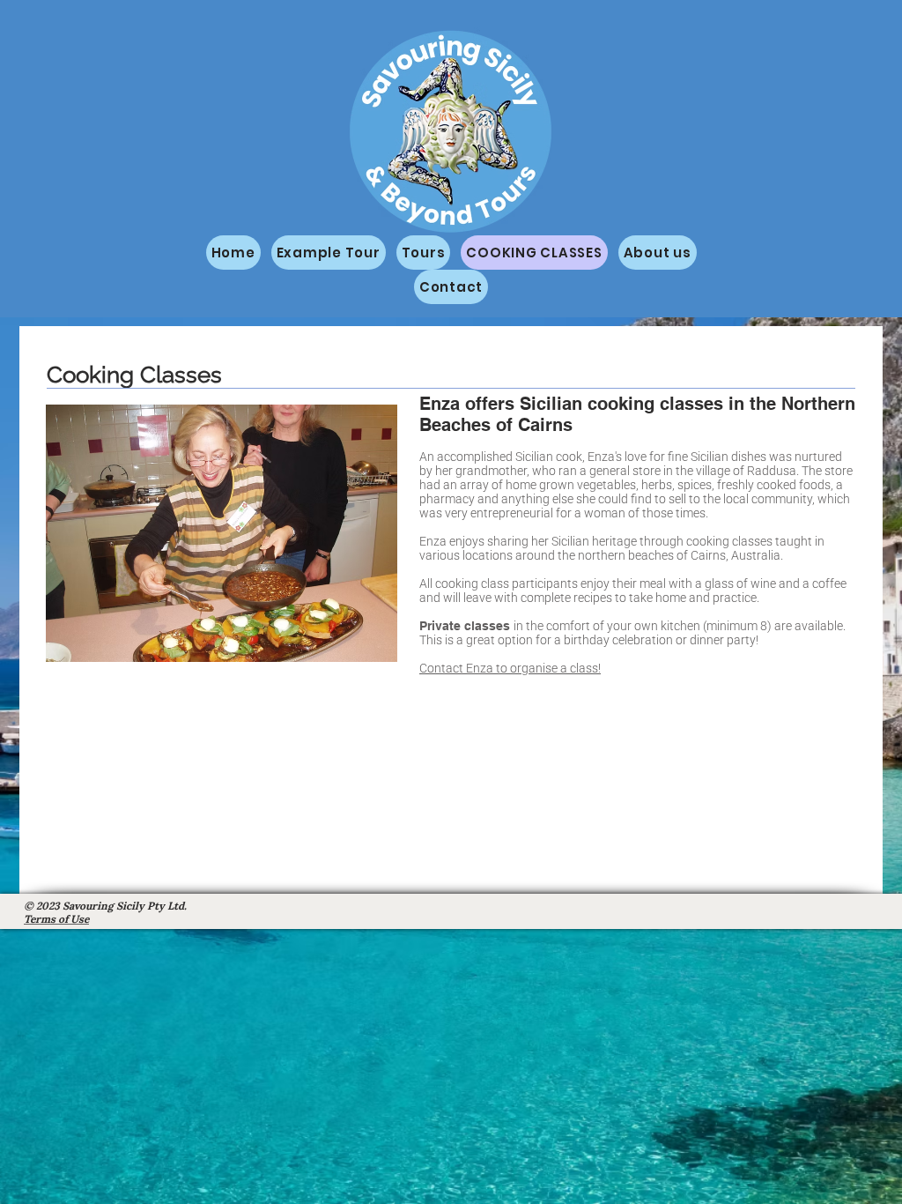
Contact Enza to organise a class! (510, 668)
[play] (360, 646)
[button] (262, 533)
